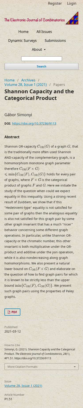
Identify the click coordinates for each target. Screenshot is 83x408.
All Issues (44, 31)
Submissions (55, 40)
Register (55, 3)
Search (41, 66)
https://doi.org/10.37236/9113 (34, 123)
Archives (28, 80)
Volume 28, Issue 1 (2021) (25, 84)
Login (71, 3)
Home (23, 31)
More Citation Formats (22, 367)
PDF (14, 312)
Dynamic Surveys (22, 40)
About (37, 49)
